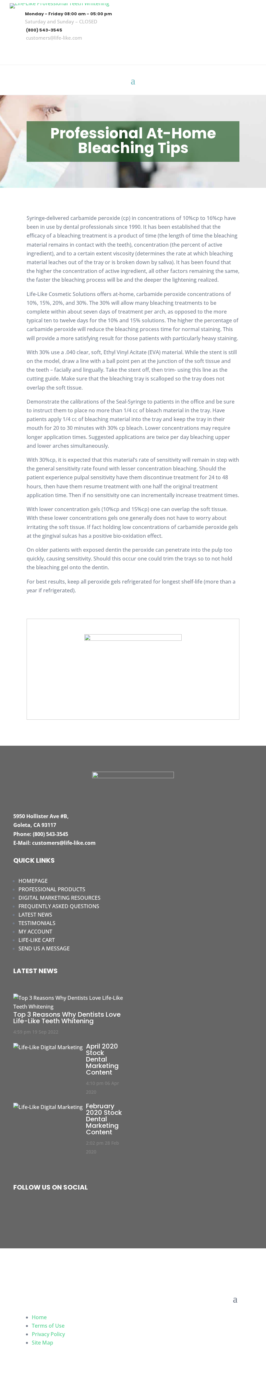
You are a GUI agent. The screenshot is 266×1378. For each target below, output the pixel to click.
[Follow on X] (229, 51)
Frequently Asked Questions (58, 906)
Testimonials (36, 923)
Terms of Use (48, 1325)
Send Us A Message (44, 948)
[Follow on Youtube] (248, 51)
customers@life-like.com (54, 37)
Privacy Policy (48, 1334)
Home (39, 1317)
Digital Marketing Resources (59, 897)
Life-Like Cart (36, 940)
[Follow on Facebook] (210, 51)
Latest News (35, 914)
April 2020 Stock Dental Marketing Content (102, 1059)
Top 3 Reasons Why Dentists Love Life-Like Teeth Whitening (67, 1017)
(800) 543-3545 (44, 30)
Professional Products (51, 889)
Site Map (42, 1342)
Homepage (33, 880)
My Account (35, 931)
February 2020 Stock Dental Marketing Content (104, 1119)
